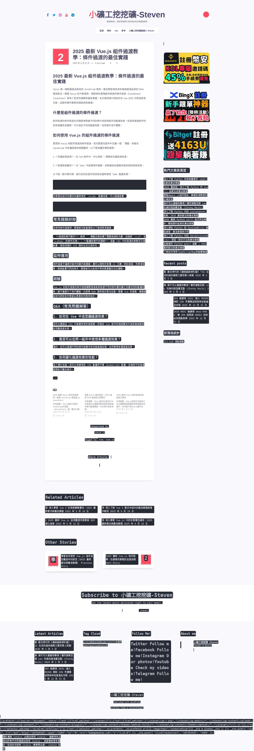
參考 (123, 31)
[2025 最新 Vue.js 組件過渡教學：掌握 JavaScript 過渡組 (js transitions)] (69, 405)
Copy (139, 183)
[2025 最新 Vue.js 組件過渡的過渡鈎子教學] (132, 403)
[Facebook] (47, 15)
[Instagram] (60, 15)
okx (116, 31)
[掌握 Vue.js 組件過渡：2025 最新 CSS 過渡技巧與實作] (100, 405)
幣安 (109, 31)
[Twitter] (54, 15)
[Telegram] (72, 15)
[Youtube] (66, 15)
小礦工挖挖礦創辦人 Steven (141, 31)
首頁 (102, 31)
